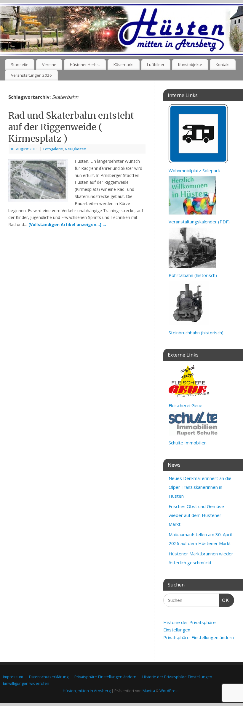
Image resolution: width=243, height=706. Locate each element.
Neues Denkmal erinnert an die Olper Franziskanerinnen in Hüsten (200, 487)
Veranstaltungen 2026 (31, 75)
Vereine (49, 64)
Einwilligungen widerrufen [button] (26, 683)
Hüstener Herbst (85, 64)
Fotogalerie (53, 148)
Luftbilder (155, 64)
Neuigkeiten (75, 148)
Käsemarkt (123, 64)
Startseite (19, 64)
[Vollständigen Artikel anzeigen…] (67, 224)
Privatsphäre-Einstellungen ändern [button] (198, 637)
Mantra (149, 690)
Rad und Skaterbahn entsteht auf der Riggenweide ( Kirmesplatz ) (71, 127)
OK (224, 600)
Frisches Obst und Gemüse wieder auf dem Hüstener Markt (196, 515)
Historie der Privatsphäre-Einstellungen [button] (177, 676)
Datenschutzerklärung (48, 676)
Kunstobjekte (190, 64)
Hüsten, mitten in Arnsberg (87, 690)
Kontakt (223, 64)
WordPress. (169, 690)
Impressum (13, 676)
